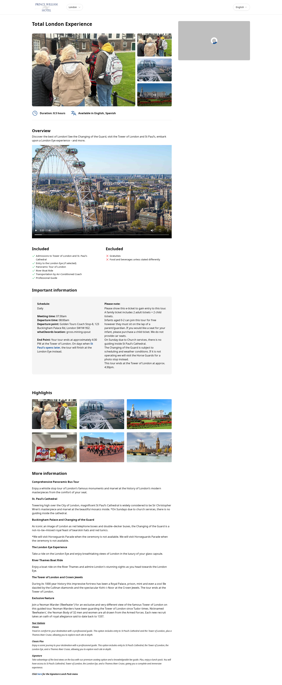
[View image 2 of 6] (154, 70)
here (39, 674)
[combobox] (241, 7)
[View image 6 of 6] (149, 447)
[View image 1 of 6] (154, 45)
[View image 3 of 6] (149, 414)
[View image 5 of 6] (101, 447)
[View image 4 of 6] (54, 447)
